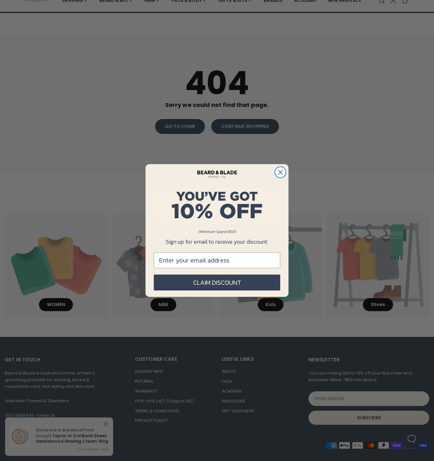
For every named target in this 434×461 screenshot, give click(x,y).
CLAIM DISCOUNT (217, 282)
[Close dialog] (280, 172)
